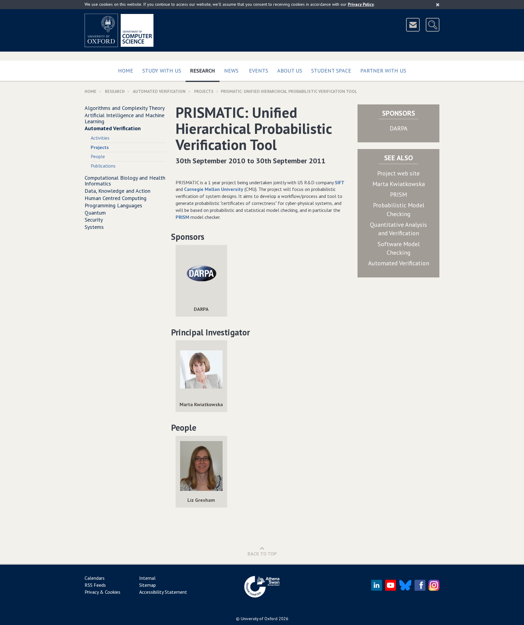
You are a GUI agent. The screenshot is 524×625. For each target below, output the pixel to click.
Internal (147, 578)
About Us (289, 70)
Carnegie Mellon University (213, 189)
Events (258, 70)
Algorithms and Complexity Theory (125, 107)
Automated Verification (159, 91)
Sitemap (147, 585)
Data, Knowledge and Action (117, 190)
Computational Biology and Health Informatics (125, 180)
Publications (103, 166)
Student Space (331, 70)
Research (205, 70)
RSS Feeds (95, 585)
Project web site (398, 173)
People (98, 156)
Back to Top (262, 554)
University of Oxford (259, 618)
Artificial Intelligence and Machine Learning (124, 118)
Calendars (95, 578)
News (231, 70)
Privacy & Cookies (102, 592)
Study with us (161, 70)
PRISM (182, 217)
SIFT (339, 182)
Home (125, 70)
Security (94, 219)
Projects (203, 91)
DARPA (399, 128)
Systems (94, 226)
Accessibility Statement (163, 592)
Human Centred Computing (115, 198)
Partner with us (383, 70)
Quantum (95, 212)
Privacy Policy (361, 4)
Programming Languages (113, 205)
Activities (100, 138)
